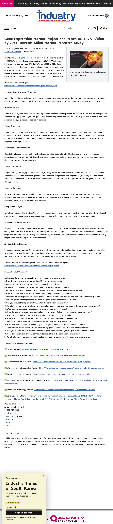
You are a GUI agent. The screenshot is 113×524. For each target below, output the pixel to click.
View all (107, 3)
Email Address (13, 503)
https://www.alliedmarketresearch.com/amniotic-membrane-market (61, 374)
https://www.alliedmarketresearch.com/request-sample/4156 (30, 86)
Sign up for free (23, 512)
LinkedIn (8, 425)
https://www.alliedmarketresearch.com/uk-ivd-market (45, 349)
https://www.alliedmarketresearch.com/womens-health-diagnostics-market (71, 368)
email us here (10, 413)
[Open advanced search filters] (94, 28)
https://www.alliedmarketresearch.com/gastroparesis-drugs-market (62, 362)
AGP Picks (7, 3)
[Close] (43, 476)
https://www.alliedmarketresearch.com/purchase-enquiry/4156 (31, 265)
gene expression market (31, 58)
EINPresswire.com (13, 52)
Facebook (8, 419)
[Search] (89, 28)
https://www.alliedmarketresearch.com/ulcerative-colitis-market (57, 355)
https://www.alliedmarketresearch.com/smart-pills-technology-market (64, 390)
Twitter (7, 422)
